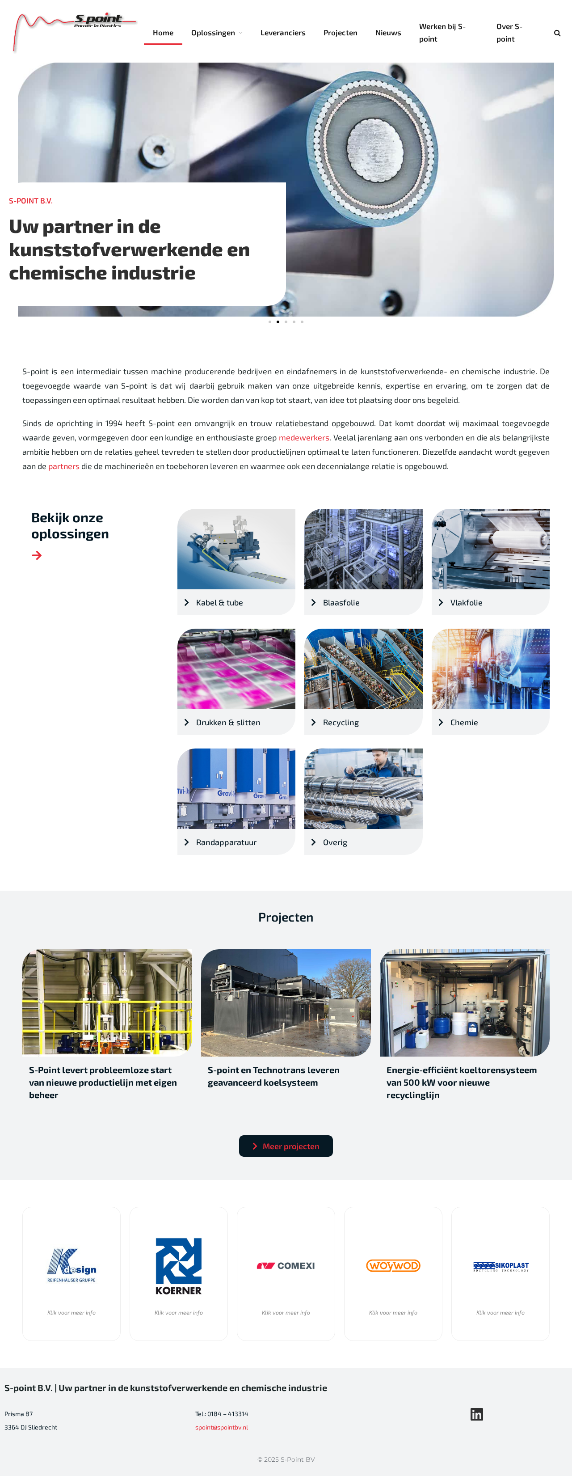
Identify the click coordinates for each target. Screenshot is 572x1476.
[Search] (556, 32)
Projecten (341, 32)
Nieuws (388, 32)
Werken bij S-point (442, 31)
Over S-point (509, 31)
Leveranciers (283, 32)
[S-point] (75, 32)
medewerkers (304, 437)
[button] (270, 322)
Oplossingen (213, 32)
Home (163, 32)
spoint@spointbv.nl (221, 1427)
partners (64, 466)
